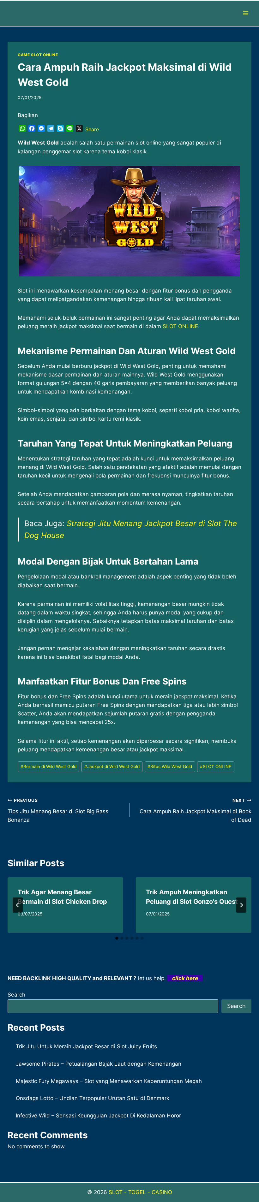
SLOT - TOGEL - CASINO (140, 1192)
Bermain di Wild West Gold (48, 766)
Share (92, 129)
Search (16, 995)
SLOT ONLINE (180, 326)
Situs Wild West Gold (170, 766)
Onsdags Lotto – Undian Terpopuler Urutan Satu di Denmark (92, 1098)
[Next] (241, 905)
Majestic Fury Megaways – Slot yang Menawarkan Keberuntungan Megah (109, 1081)
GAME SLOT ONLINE (38, 54)
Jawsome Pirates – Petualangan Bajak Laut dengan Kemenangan (98, 1064)
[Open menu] (245, 13)
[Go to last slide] (18, 905)
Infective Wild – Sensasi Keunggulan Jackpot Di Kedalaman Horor (98, 1115)
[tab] (116, 938)
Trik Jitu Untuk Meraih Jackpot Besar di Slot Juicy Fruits (86, 1046)
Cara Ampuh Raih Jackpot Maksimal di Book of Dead (195, 810)
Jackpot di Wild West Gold (112, 766)
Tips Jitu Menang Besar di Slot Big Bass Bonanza (58, 810)
